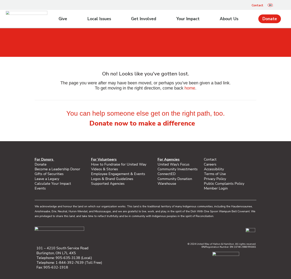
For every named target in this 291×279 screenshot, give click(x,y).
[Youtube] (240, 231)
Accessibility (214, 169)
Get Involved (143, 19)
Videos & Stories (104, 169)
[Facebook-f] (207, 231)
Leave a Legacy (47, 178)
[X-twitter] (232, 231)
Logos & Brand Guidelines (112, 178)
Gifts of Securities (49, 173)
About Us (229, 19)
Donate (269, 19)
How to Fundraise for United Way (118, 164)
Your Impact (188, 19)
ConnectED (167, 173)
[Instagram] (215, 231)
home (189, 88)
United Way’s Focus (173, 164)
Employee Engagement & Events (118, 173)
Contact (257, 5)
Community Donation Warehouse (175, 181)
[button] (279, 5)
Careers (210, 164)
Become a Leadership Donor (57, 169)
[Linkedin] (224, 231)
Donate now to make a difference (142, 123)
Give (63, 19)
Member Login (216, 188)
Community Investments (178, 169)
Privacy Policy (215, 178)
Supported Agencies (108, 183)
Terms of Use (215, 173)
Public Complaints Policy (224, 183)
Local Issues (99, 19)
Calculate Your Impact (53, 183)
